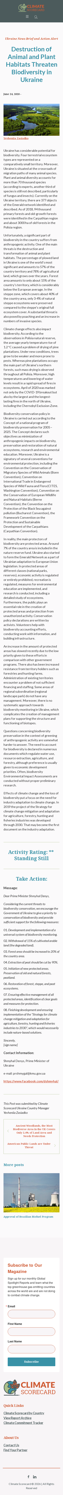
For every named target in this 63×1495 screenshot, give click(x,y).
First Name (15, 1323)
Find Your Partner (15, 1450)
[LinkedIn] (34, 1476)
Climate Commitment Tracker (23, 1423)
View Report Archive (17, 1418)
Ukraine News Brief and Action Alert (31, 38)
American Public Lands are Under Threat (29, 1145)
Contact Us (11, 1445)
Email (11, 1306)
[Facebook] (28, 1476)
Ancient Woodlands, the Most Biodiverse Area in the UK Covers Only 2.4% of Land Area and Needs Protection (34, 1131)
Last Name (15, 1341)
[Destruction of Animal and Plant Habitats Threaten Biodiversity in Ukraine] (31, 119)
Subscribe (31, 1361)
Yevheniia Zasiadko (16, 138)
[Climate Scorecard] (31, 7)
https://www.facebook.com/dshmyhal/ (31, 1081)
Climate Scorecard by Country (24, 1413)
